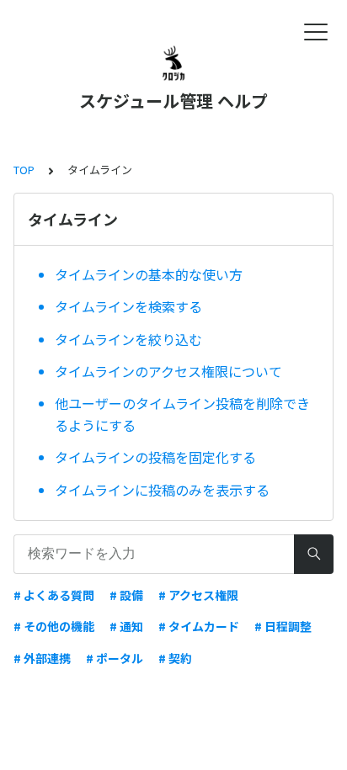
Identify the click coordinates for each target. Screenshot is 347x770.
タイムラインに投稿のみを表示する (162, 490)
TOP (24, 170)
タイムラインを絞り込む (128, 339)
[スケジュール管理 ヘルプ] (173, 63)
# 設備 (126, 595)
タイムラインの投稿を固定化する (155, 457)
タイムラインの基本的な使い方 (149, 274)
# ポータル (114, 658)
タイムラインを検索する (128, 306)
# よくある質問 (53, 595)
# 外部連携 (42, 658)
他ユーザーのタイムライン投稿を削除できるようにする (182, 414)
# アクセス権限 (198, 595)
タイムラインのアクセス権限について (168, 371)
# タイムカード (198, 626)
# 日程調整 (283, 626)
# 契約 (175, 658)
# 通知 (126, 626)
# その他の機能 (53, 626)
